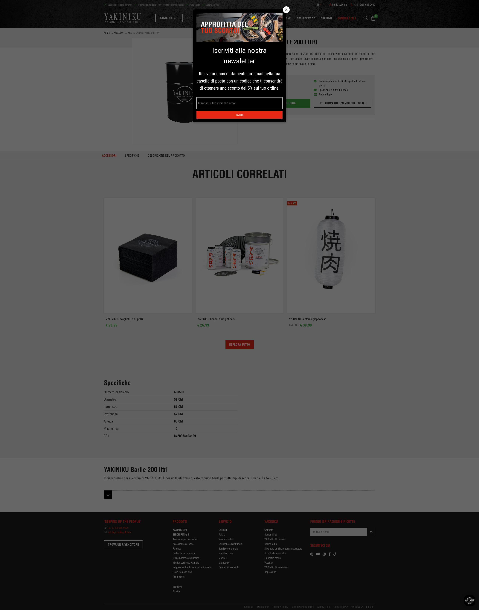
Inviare (240, 114)
